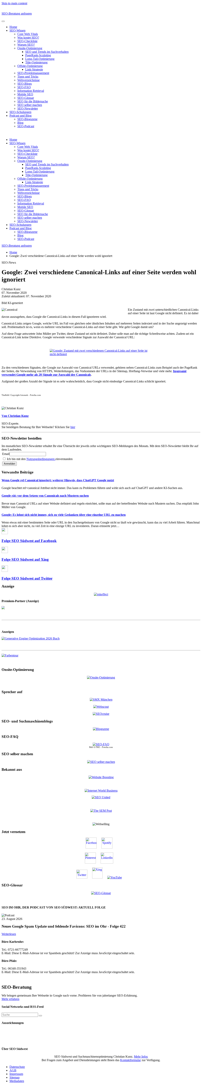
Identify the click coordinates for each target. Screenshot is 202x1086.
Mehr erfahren (10, 999)
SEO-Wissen (17, 30)
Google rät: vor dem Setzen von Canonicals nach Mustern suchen (45, 495)
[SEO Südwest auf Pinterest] (92, 862)
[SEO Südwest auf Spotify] (108, 847)
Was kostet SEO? (28, 37)
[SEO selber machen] (101, 761)
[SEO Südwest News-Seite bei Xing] (99, 877)
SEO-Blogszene (27, 119)
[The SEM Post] (101, 810)
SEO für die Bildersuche (32, 101)
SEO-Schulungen (20, 112)
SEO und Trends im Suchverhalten (47, 51)
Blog (20, 122)
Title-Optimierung (36, 62)
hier (72, 427)
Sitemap (14, 1077)
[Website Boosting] (101, 777)
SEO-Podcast (25, 126)
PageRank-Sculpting (38, 55)
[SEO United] (101, 797)
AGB (12, 1070)
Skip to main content (14, 3)
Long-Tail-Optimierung (39, 58)
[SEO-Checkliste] (101, 594)
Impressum (16, 1074)
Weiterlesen (9, 934)
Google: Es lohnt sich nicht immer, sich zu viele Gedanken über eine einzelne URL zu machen (64, 514)
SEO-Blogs (24, 83)
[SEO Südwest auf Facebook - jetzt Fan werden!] (93, 847)
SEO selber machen (29, 105)
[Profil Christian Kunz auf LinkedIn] (109, 862)
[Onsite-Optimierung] (101, 677)
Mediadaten (16, 1081)
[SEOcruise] (101, 713)
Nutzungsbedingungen (40, 459)
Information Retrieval (30, 90)
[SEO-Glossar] (101, 892)
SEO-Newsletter (27, 108)
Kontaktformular (130, 1060)
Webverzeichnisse (28, 80)
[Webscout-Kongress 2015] (101, 706)
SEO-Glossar (25, 97)
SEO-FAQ (24, 87)
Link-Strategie (34, 69)
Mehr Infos (141, 1056)
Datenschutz (17, 1066)
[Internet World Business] (101, 790)
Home (13, 27)
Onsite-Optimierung (29, 48)
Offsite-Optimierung (30, 66)
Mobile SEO (25, 94)
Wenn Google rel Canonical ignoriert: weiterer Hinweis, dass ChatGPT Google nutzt (58, 480)
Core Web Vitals (27, 34)
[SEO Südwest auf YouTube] (116, 877)
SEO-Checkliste (27, 41)
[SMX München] (101, 699)
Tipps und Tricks (27, 76)
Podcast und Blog (20, 115)
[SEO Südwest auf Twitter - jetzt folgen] (83, 877)
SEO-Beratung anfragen (17, 13)
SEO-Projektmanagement (33, 73)
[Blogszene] (101, 729)
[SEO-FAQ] (101, 744)
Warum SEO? (26, 44)
